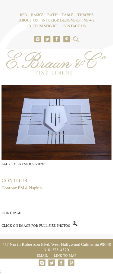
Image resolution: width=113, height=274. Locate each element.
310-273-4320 (56, 250)
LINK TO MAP (65, 255)
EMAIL (42, 255)
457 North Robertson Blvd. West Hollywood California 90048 (56, 244)
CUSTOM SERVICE (42, 26)
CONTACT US (74, 26)
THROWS (85, 15)
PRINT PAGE (11, 213)
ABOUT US (28, 20)
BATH (52, 15)
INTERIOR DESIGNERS (61, 20)
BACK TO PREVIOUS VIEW (23, 164)
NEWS (88, 20)
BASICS (37, 15)
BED (23, 15)
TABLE (67, 15)
